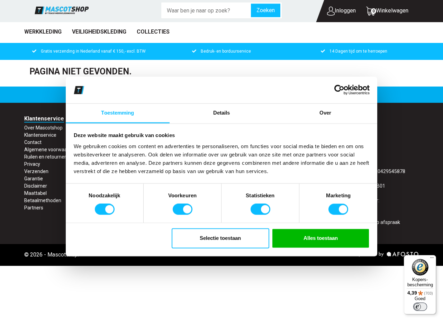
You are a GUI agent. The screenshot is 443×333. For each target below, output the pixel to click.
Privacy (32, 164)
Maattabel (35, 193)
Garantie (33, 178)
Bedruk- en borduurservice (226, 51)
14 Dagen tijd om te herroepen (358, 51)
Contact (33, 142)
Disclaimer (35, 186)
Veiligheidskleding (99, 31)
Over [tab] (325, 113)
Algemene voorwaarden (50, 149)
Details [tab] (221, 113)
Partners (33, 207)
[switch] (182, 209)
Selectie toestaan (220, 238)
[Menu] (432, 259)
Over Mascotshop (43, 127)
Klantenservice (40, 135)
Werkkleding (43, 31)
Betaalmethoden (42, 200)
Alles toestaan (321, 238)
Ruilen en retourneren (48, 157)
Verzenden (36, 171)
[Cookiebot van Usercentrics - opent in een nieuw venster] (339, 90)
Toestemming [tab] (117, 113)
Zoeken (265, 10)
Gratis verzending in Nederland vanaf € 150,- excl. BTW (93, 51)
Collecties (153, 31)
